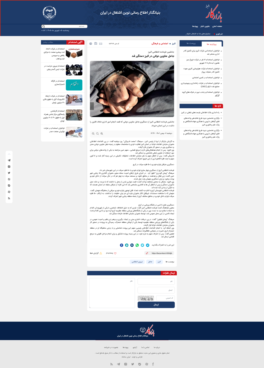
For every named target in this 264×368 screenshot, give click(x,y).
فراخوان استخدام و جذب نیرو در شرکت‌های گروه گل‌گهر (200, 94)
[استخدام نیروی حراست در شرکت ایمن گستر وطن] (74, 69)
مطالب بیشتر (48, 42)
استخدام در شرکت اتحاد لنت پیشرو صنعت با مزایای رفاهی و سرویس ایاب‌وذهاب (54, 54)
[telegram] (147, 244)
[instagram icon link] (125, 364)
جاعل (150, 261)
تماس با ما (145, 347)
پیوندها (195, 26)
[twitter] (142, 244)
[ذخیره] (95, 43)
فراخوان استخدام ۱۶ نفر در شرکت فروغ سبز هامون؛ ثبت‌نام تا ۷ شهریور (202, 61)
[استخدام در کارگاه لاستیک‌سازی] (74, 84)
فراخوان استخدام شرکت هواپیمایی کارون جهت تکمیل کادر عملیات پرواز (201, 70)
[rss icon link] (111, 364)
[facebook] (121, 244)
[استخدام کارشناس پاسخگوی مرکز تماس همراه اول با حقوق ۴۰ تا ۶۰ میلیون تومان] (74, 116)
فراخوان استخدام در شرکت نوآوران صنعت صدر (54, 130)
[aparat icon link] (146, 364)
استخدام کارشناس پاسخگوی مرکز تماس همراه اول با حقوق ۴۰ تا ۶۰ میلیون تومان (53, 116)
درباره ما (157, 347)
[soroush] (126, 244)
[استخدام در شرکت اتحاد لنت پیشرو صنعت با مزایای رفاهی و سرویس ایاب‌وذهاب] (74, 54)
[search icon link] (43, 26)
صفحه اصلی (217, 26)
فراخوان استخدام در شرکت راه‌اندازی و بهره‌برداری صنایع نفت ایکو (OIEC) (200, 85)
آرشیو (135, 347)
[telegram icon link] (118, 364)
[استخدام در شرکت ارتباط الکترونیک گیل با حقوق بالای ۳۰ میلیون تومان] (74, 99)
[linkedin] (132, 244)
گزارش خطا (94, 253)
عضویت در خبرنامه (111, 347)
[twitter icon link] (132, 364)
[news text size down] (93, 134)
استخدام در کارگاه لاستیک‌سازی (57, 82)
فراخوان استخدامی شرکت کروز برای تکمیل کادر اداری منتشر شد (201, 52)
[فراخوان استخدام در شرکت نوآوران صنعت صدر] (74, 132)
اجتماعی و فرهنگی (160, 44)
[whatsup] (137, 244)
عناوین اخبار (205, 26)
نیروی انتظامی (137, 261)
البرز (173, 44)
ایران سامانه (126, 357)
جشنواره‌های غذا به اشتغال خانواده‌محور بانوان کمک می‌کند (189, 33)
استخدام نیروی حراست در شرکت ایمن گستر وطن (54, 67)
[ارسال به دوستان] (100, 43)
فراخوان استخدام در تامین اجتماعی (205, 77)
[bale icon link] (139, 364)
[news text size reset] (97, 134)
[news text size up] (102, 134)
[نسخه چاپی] (90, 43)
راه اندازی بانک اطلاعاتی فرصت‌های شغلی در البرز (200, 112)
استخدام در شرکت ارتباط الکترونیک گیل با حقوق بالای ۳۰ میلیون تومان (53, 99)
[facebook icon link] (153, 364)
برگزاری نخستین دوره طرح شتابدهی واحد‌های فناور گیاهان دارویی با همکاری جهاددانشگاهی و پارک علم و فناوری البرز (201, 122)
